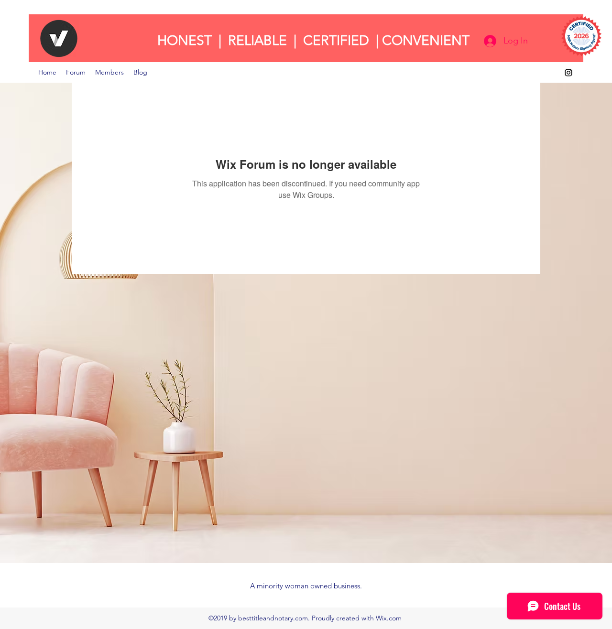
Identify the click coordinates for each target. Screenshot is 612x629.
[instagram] (568, 72)
